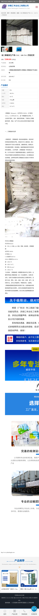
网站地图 (31, 602)
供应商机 (13, 13)
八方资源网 (14, 602)
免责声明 (20, 602)
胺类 (18, 13)
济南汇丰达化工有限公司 (27, 597)
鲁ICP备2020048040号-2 (17, 597)
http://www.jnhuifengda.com (7, 552)
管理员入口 (26, 602)
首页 (8, 13)
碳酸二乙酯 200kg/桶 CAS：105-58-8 (10, 589)
